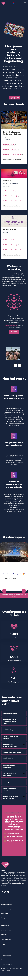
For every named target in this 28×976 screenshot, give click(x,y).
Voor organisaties (6, 939)
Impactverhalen (6, 930)
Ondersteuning (6, 909)
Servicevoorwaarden (7, 960)
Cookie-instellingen (7, 964)
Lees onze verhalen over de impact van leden (14, 595)
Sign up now (14, 98)
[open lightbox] (13, 353)
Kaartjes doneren (6, 904)
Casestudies (5, 925)
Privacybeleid (7, 955)
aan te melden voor (11, 326)
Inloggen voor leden (7, 918)
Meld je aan (14, 332)
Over (2, 900)
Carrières (4, 934)
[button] (14, 3)
